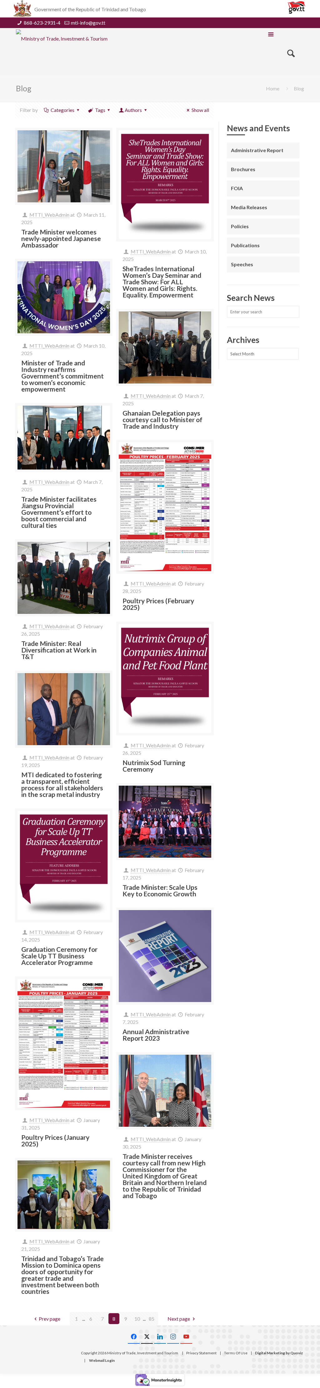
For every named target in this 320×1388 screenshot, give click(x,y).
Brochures (243, 169)
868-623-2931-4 (42, 23)
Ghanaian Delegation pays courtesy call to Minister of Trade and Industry (162, 419)
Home (272, 88)
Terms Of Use (236, 1353)
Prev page (49, 1319)
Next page (179, 1319)
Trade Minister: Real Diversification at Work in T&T (59, 649)
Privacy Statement (201, 1353)
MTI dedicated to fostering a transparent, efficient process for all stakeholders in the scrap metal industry (62, 784)
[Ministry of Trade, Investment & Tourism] (62, 38)
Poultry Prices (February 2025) (158, 604)
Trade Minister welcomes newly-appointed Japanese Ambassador (61, 238)
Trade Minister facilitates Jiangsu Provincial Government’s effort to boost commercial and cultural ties (59, 512)
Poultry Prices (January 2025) (55, 1140)
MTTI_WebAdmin (49, 215)
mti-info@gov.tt (88, 23)
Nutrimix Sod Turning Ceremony (153, 766)
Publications (245, 245)
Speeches (242, 264)
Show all (200, 110)
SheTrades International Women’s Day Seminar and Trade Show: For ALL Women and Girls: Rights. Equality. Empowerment (161, 282)
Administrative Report (257, 150)
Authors (133, 110)
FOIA (237, 188)
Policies (240, 226)
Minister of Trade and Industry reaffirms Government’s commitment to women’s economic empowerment (62, 376)
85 (151, 1319)
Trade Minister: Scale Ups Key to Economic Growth (160, 890)
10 (137, 1319)
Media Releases (249, 207)
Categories (62, 110)
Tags (100, 110)
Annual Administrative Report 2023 (155, 1035)
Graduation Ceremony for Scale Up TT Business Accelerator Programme (59, 955)
